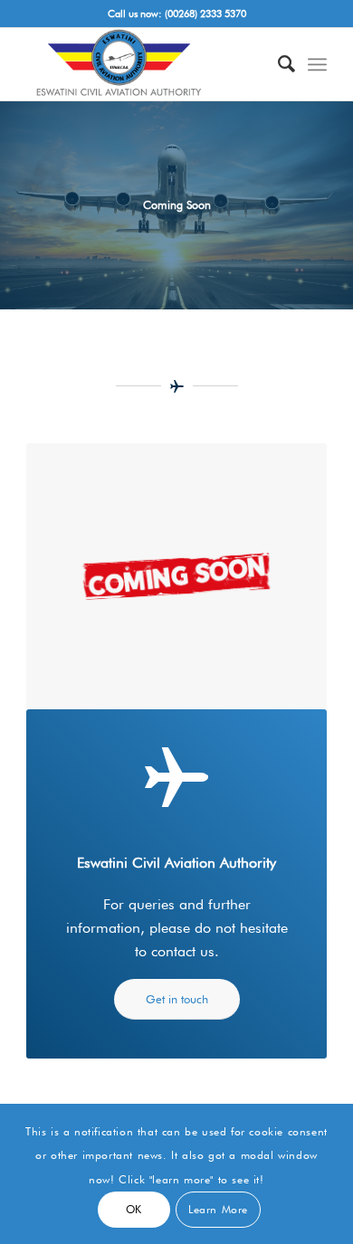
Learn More (218, 1209)
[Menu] (317, 64)
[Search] (277, 64)
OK (134, 1209)
